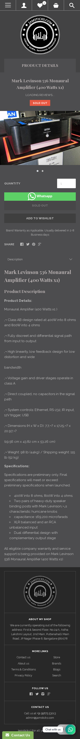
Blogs (56, 669)
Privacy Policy (23, 675)
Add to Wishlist (40, 218)
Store (56, 657)
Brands (56, 663)
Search (56, 675)
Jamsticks (23, 730)
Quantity (12, 183)
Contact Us (19, 735)
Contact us (23, 657)
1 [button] (37, 171)
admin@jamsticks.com (40, 717)
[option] (40, 138)
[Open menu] (8, 5)
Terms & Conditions (23, 669)
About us (23, 663)
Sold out (40, 205)
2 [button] (43, 171)
